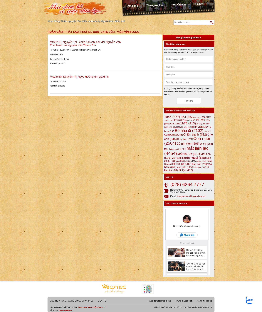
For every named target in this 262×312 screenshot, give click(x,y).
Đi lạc (186, 170)
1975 (188, 123)
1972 (199, 120)
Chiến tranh (195, 134)
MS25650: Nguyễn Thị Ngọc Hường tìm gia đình (79, 76)
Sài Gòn (190, 161)
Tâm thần (199, 164)
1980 (187, 127)
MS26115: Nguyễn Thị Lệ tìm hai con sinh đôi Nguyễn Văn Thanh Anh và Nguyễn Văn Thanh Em (85, 44)
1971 (189, 120)
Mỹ (176, 157)
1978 (172, 127)
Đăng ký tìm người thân (188, 37)
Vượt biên (184, 167)
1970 (179, 120)
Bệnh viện (200, 126)
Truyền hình (179, 4)
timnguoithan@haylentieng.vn (191, 196)
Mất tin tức (188, 154)
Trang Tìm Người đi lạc (159, 301)
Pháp (179, 161)
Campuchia (173, 134)
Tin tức (199, 4)
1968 (206, 117)
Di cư (206, 143)
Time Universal (65, 310)
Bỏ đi (207, 131)
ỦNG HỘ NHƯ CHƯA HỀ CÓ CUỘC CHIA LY (71, 301)
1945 (172, 117)
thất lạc (201, 161)
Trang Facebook (184, 301)
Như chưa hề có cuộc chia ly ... (91, 307)
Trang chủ (132, 6)
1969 (168, 120)
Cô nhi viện (188, 143)
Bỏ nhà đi (189, 130)
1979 (179, 127)
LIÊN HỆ (102, 301)
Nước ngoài (194, 157)
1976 (200, 124)
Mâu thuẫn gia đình (175, 149)
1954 (186, 117)
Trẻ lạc (183, 163)
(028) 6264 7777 (187, 184)
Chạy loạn (185, 139)
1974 (174, 123)
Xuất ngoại (199, 167)
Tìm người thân (155, 5)
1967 (196, 117)
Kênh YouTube (204, 301)
